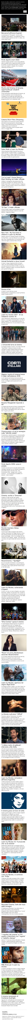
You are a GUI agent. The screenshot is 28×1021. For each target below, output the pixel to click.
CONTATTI (4, 1013)
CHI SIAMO (4, 1011)
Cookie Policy (15, 7)
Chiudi (25, 11)
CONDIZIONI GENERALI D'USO (9, 1014)
